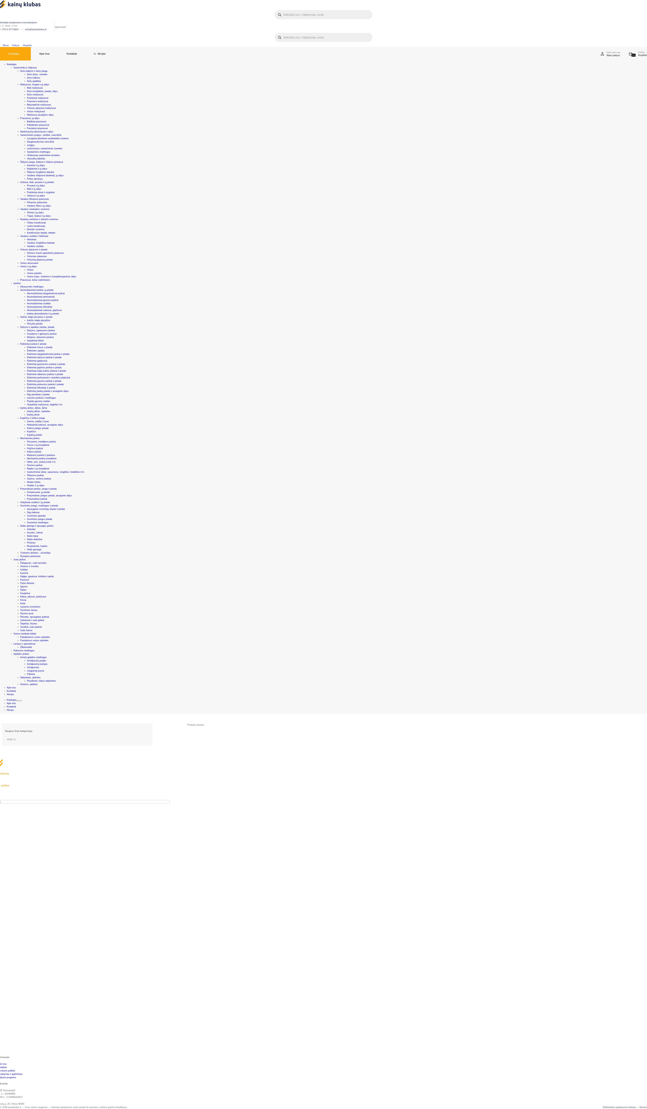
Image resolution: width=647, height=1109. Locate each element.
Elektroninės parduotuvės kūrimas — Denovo (625, 1107)
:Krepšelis (27, 45)
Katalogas (13, 53)
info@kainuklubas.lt (36, 29)
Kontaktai (72, 53)
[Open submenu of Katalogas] (18, 700)
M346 (9, 739)
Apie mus (44, 53)
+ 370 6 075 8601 (9, 29)
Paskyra (15, 45)
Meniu (5, 45)
